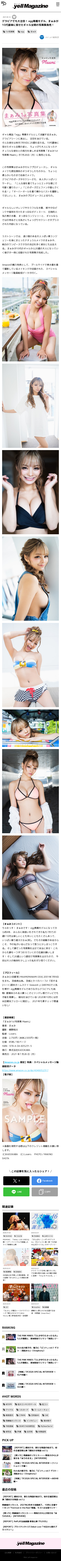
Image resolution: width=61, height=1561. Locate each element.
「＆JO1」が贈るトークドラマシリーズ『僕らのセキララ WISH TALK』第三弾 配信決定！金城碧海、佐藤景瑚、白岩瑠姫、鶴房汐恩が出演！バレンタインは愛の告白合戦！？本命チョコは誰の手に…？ (16, 1313)
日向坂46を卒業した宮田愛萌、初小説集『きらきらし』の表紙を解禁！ (16, 1277)
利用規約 (18, 1552)
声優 (19, 1431)
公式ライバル (48, 1236)
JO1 (6, 1307)
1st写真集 (10, 31)
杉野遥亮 (42, 1431)
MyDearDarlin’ (47, 1426)
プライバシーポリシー (34, 1552)
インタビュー (32, 1420)
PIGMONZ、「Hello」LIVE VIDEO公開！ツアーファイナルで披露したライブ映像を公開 (16, 1242)
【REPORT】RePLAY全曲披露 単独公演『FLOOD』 (25, 1521)
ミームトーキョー (41, 1409)
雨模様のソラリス (13, 1420)
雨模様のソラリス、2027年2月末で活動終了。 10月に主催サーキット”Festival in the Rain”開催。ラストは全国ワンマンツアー (29, 1506)
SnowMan (37, 1307)
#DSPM (9, 1404)
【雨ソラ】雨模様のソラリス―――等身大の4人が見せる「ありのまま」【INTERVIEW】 (29, 1514)
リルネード (23, 1409)
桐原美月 (9, 1415)
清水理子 (47, 1420)
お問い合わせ (51, 1552)
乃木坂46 (37, 1236)
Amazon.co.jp (11, 1062)
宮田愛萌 (8, 1272)
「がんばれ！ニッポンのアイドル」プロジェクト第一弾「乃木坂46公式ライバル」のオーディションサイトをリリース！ (44, 1242)
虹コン (45, 1404)
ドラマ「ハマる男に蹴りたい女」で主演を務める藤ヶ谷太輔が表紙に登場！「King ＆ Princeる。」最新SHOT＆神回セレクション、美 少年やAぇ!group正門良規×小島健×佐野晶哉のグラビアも (44, 1273)
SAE (46, 1415)
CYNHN (22, 1415)
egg (22, 31)
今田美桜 (9, 1426)
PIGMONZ (8, 1236)
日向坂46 (18, 1272)
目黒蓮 (46, 1307)
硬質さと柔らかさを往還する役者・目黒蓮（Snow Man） (43, 1311)
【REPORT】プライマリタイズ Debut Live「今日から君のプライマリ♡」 (29, 1528)
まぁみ (33, 31)
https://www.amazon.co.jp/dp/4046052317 (25, 1070)
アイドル (9, 1409)
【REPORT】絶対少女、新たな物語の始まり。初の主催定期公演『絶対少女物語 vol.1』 (30, 1498)
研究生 (8, 1431)
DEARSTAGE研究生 (27, 1426)
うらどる (19, 1236)
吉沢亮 (29, 1431)
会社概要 (8, 1552)
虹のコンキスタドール (27, 1404)
